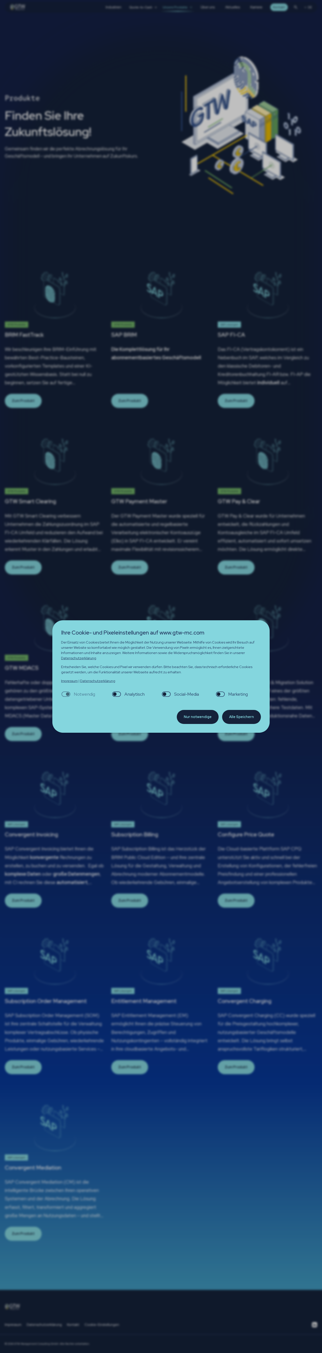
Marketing (238, 694)
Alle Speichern (241, 717)
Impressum (69, 681)
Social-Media (186, 694)
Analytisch (134, 694)
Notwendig (84, 694)
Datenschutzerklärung (78, 658)
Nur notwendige (198, 717)
